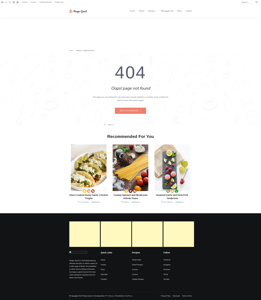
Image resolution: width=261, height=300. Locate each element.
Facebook (166, 260)
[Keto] (168, 191)
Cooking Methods (45, 2)
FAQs (103, 269)
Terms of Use (187, 296)
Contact (189, 11)
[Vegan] (176, 191)
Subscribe (104, 274)
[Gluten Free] (126, 191)
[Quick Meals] (172, 191)
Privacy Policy (166, 296)
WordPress (128, 296)
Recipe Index (136, 260)
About (141, 11)
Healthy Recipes (138, 279)
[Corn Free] (84, 191)
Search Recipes (137, 265)
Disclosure (176, 296)
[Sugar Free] (93, 191)
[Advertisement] (130, 32)
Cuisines (25, 2)
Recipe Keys (59, 2)
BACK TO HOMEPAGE (129, 110)
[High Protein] (130, 191)
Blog (179, 11)
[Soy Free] (89, 191)
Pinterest (166, 269)
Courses (33, 2)
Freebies (104, 279)
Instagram (166, 265)
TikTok (165, 274)
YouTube (166, 279)
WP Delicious (109, 296)
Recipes (151, 11)
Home (132, 11)
